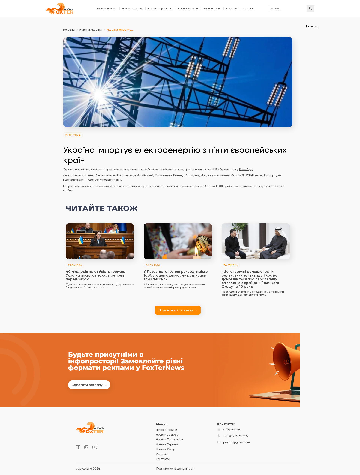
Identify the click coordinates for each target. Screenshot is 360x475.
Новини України (188, 8)
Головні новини (106, 8)
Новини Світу (211, 8)
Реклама (231, 8)
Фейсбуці (246, 169)
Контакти (249, 8)
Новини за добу (132, 8)
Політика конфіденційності (175, 468)
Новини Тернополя (160, 8)
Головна (69, 29)
